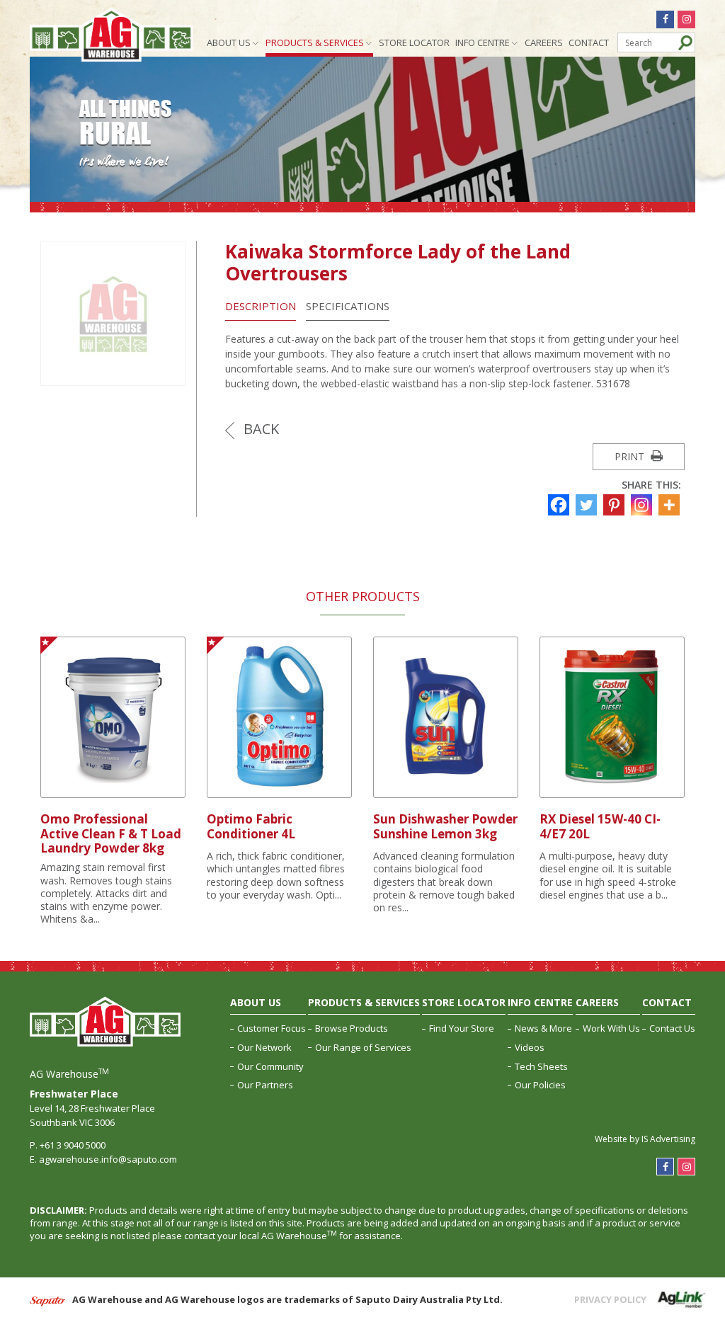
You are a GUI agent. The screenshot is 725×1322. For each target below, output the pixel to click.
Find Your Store (461, 1028)
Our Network (264, 1047)
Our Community (270, 1066)
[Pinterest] (615, 504)
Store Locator (414, 42)
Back (259, 428)
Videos (529, 1047)
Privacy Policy (610, 1299)
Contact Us (672, 1028)
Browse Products (351, 1028)
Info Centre (482, 42)
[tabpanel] (113, 781)
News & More (543, 1028)
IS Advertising (668, 1139)
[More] (670, 504)
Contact (589, 42)
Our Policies (540, 1084)
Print (631, 456)
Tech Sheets (541, 1066)
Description (260, 306)
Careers (544, 42)
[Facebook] (560, 504)
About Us (229, 42)
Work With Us (611, 1028)
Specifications (347, 306)
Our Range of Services (363, 1047)
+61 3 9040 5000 (72, 1145)
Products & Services (315, 42)
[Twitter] (588, 504)
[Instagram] (643, 504)
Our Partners (265, 1084)
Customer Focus (271, 1028)
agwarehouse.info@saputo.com (108, 1159)
